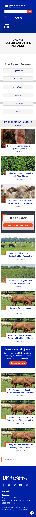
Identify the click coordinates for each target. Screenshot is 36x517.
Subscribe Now (18, 363)
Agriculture (18, 70)
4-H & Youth (18, 87)
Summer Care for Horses (20, 308)
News (18, 111)
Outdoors (18, 79)
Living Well (18, 103)
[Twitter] (9, 485)
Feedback (6, 495)
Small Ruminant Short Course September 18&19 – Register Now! (20, 201)
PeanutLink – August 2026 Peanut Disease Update (20, 281)
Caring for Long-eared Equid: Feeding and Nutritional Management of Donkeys (20, 446)
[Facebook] (3, 485)
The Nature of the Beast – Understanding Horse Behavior (20, 391)
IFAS (23, 507)
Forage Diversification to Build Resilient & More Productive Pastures (20, 254)
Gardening (18, 95)
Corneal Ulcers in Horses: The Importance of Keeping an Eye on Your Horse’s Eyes (20, 418)
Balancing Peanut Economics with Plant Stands (20, 174)
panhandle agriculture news (18, 123)
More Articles (10, 459)
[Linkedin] (27, 485)
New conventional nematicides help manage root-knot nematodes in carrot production (20, 147)
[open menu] (6, 23)
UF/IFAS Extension (9, 498)
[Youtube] (21, 485)
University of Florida (14, 507)
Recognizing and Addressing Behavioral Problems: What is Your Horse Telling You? (20, 336)
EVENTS (18, 18)
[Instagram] (15, 485)
